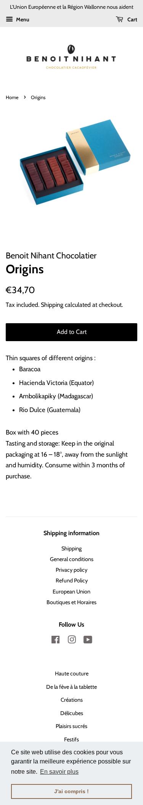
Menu (22, 19)
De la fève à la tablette (71, 686)
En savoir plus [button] (59, 771)
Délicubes (71, 713)
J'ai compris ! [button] (71, 791)
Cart (131, 19)
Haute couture (71, 673)
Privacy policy (71, 569)
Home (12, 97)
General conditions (71, 559)
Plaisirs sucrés (71, 726)
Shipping (52, 304)
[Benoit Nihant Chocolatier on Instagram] (71, 641)
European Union (71, 591)
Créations (72, 699)
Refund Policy (72, 580)
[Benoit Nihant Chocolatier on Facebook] (55, 641)
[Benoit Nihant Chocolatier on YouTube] (88, 641)
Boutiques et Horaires (71, 602)
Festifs (71, 739)
